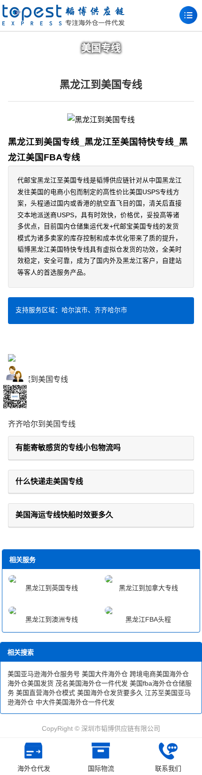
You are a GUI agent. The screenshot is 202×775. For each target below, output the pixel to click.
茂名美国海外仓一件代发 (91, 683)
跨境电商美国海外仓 (159, 674)
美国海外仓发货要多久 (110, 692)
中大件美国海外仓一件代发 (75, 702)
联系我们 (168, 768)
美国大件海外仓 (105, 674)
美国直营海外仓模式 (45, 692)
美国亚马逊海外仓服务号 (44, 674)
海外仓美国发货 (31, 683)
